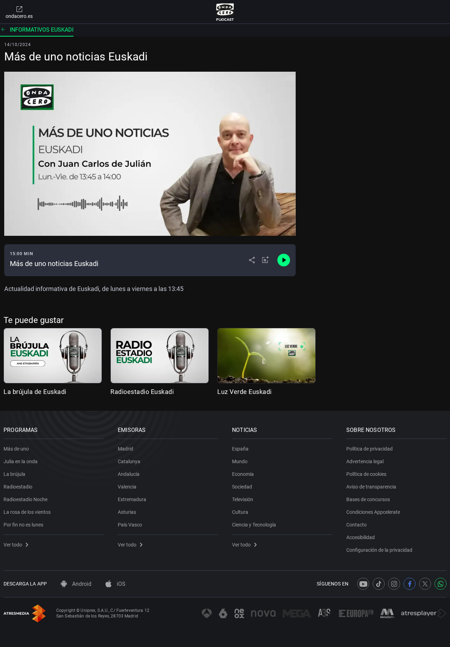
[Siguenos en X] (425, 584)
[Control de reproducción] (283, 260)
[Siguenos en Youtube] (363, 584)
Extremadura (132, 499)
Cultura (240, 512)
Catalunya (129, 461)
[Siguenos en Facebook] (410, 584)
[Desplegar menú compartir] (252, 260)
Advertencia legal (365, 461)
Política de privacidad (369, 449)
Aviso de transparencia (371, 487)
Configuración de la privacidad (379, 550)
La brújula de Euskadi (35, 391)
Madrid (125, 449)
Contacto (356, 525)
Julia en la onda (21, 461)
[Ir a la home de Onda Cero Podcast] (225, 12)
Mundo (240, 461)
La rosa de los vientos (27, 512)
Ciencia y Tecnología (254, 525)
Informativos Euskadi (41, 29)
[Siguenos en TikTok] (379, 584)
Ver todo (13, 545)
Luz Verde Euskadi (244, 391)
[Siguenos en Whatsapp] (440, 584)
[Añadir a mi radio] (265, 260)
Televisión (242, 499)
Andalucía (129, 474)
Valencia (127, 487)
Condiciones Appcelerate (373, 512)
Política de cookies (366, 474)
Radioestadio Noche (25, 499)
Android (81, 584)
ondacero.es (19, 16)
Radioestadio (18, 487)
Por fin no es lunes (23, 525)
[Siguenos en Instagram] (394, 584)
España (240, 449)
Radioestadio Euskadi (142, 391)
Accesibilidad (360, 537)
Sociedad (242, 487)
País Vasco (130, 525)
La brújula (14, 474)
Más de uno (16, 449)
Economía (243, 474)
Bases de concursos (368, 499)
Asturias (127, 512)
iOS (120, 584)
